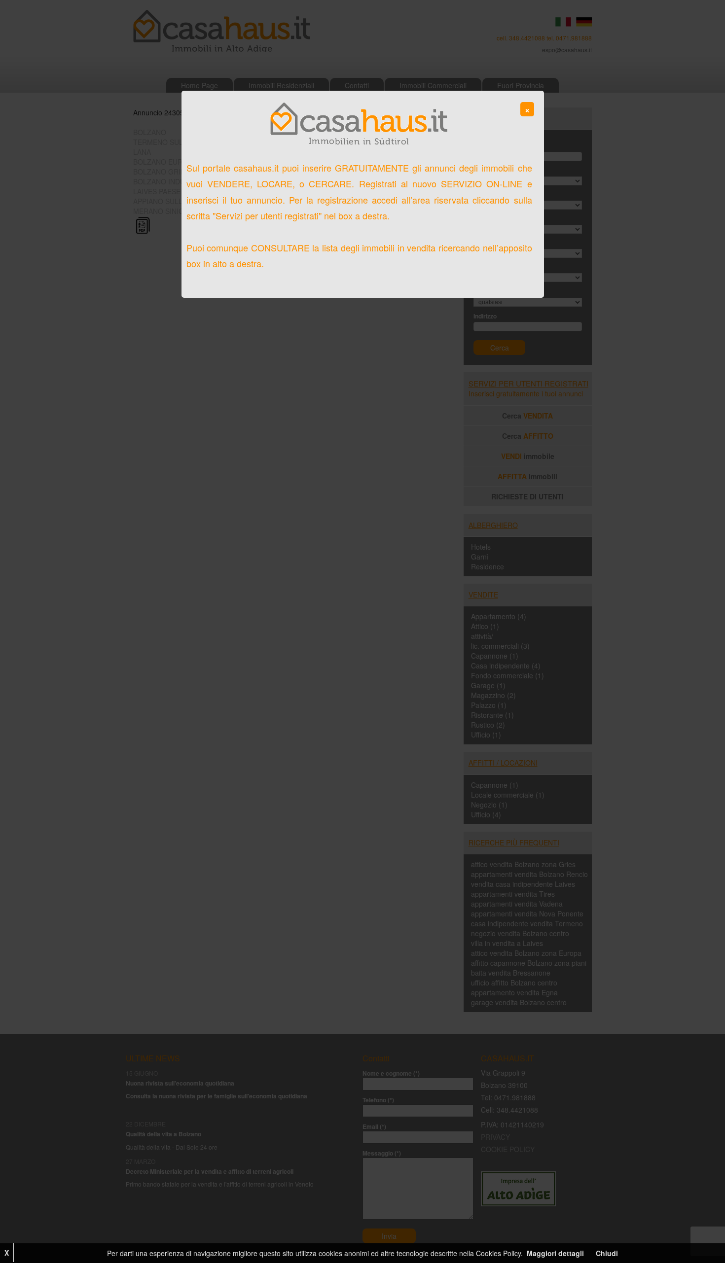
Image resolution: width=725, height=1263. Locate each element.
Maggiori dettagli (555, 1253)
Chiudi (607, 1253)
